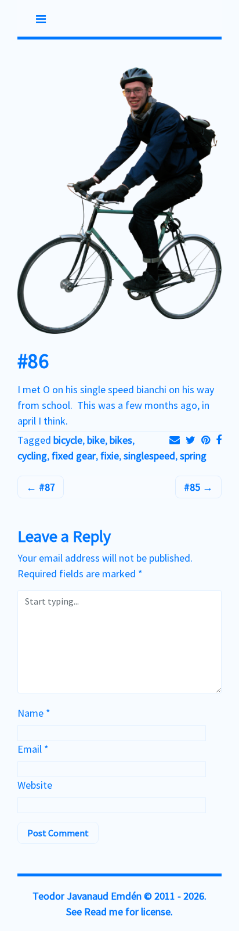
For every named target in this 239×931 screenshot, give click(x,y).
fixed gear (74, 455)
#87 (46, 487)
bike (96, 440)
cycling (32, 455)
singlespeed (149, 455)
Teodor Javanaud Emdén (87, 896)
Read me (103, 911)
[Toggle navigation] (41, 19)
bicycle (67, 440)
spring (193, 455)
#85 (193, 487)
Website (34, 785)
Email (33, 749)
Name (33, 713)
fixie (109, 455)
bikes (121, 440)
